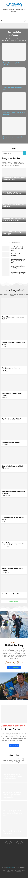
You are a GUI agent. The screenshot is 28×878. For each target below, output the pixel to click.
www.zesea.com (10, 867)
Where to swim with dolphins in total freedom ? (12, 569)
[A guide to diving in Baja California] (14, 411)
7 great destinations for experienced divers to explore (13, 492)
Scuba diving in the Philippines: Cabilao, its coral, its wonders (18, 273)
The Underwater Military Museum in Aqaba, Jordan (13, 343)
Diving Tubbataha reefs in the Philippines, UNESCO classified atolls (18, 260)
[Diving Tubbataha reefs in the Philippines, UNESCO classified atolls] (5, 260)
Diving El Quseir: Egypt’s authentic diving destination (14, 113)
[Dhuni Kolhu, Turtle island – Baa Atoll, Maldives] (14, 386)
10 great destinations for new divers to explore (12, 518)
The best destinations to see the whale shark (13, 138)
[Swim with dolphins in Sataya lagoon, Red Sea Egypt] (14, 229)
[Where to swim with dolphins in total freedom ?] (14, 561)
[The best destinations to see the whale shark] (14, 129)
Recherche (24, 153)
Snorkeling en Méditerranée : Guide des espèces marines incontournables (12, 794)
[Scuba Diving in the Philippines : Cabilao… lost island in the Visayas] (5, 248)
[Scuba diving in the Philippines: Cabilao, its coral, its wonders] (5, 273)
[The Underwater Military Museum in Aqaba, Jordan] (14, 335)
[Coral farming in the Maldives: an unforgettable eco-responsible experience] (14, 361)
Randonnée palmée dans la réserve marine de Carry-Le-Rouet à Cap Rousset (12, 776)
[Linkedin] (14, 842)
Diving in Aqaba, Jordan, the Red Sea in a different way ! (14, 206)
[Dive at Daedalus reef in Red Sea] (14, 188)
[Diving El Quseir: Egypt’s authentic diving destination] (14, 104)
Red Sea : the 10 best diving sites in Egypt (12, 88)
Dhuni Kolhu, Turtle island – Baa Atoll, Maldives (12, 394)
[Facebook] (6, 842)
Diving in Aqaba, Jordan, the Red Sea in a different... (14, 64)
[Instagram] (10, 842)
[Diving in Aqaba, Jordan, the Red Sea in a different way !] (14, 55)
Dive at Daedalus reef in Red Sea (12, 193)
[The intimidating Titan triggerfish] (5, 254)
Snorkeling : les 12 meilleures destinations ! (12, 832)
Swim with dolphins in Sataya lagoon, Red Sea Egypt (13, 233)
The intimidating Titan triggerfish (11, 442)
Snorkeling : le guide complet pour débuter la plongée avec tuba (12, 813)
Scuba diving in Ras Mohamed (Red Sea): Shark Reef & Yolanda (14, 178)
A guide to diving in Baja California (11, 419)
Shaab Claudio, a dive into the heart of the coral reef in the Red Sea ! (13, 219)
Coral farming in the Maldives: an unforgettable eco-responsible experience (13, 369)
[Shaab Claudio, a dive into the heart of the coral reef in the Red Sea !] (14, 215)
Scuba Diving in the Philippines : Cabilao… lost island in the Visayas (18, 248)
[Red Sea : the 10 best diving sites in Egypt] (14, 79)
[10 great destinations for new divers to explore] (14, 510)
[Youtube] (17, 842)
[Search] (22, 20)
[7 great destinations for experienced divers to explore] (14, 485)
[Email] (21, 842)
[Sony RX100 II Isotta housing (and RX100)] (5, 267)
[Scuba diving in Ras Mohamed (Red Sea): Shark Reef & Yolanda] (14, 175)
